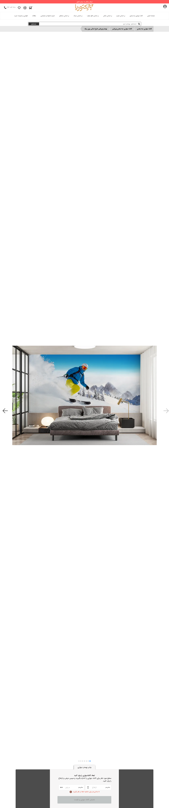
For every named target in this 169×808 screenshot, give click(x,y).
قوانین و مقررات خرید (20, 16)
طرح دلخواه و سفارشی (48, 16)
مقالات (34, 16)
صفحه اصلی (151, 16)
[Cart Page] (30, 8)
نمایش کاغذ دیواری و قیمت (84, 799)
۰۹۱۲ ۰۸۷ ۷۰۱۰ (11, 7)
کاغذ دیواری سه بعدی (136, 16)
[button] (88, 761)
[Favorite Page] (19, 8)
